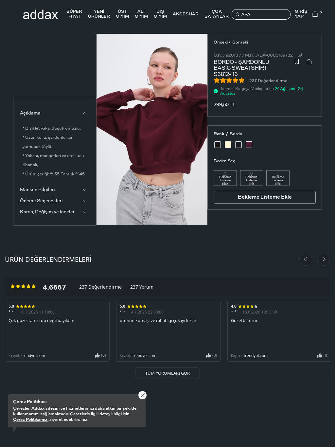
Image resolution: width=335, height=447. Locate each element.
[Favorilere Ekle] (297, 66)
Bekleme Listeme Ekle (225, 180)
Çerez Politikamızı (30, 420)
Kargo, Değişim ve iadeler (47, 212)
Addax (37, 408)
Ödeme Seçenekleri (41, 201)
